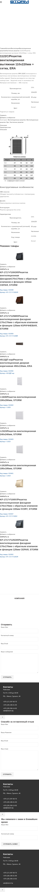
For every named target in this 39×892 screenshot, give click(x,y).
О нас (20, 607)
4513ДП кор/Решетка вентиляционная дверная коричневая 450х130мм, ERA (16, 362)
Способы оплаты (19, 619)
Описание (3, 125)
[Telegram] (6, 113)
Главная (3, 48)
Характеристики (5, 127)
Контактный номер (7, 635)
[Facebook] (0, 113)
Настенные (35, 102)
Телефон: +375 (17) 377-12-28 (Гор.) (15, 584)
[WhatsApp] (4, 113)
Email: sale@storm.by (10, 589)
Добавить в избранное (7, 117)
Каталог (8, 48)
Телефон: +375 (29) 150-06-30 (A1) (15, 575)
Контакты (19, 611)
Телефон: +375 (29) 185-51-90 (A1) (15, 578)
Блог (19, 609)
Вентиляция (15, 48)
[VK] (5, 113)
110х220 (34, 92)
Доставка (19, 617)
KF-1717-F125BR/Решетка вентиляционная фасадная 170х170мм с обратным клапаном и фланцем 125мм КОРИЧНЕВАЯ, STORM (19, 322)
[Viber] (8, 113)
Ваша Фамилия (6, 732)
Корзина (19, 615)
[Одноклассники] (3, 113)
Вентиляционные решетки (17, 120)
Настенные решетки (12, 50)
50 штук (33, 97)
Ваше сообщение (7, 652)
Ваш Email (4, 643)
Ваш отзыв (4, 749)
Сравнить (3, 115)
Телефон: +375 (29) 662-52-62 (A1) (15, 572)
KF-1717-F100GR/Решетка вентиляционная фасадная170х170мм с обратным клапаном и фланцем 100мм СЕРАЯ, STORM (18, 278)
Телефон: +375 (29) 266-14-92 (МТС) (16, 581)
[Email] (1, 113)
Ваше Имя (4, 627)
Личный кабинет (19, 613)
